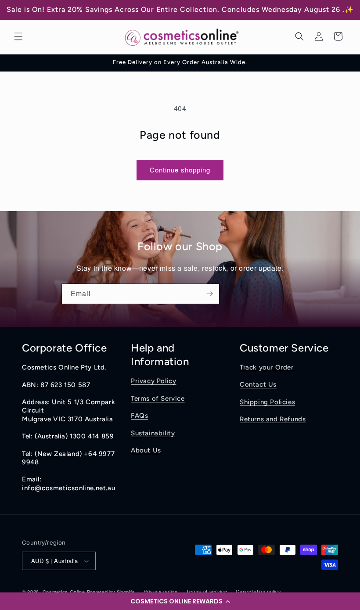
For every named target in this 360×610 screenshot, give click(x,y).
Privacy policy (161, 591)
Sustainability (153, 433)
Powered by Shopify (111, 591)
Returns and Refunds (273, 419)
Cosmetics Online (64, 591)
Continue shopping (180, 169)
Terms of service (206, 591)
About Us (146, 450)
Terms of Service (158, 398)
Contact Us (258, 384)
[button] (180, 601)
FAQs (139, 416)
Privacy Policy (153, 381)
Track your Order (267, 367)
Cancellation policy (258, 591)
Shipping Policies (267, 402)
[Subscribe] (209, 293)
